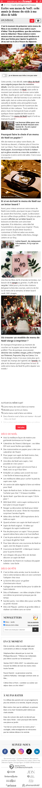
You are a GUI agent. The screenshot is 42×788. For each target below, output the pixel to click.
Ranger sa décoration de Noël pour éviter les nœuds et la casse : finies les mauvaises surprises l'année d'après (21, 511)
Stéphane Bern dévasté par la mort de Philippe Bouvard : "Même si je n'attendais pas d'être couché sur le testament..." (19, 656)
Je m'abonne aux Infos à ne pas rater (23, 75)
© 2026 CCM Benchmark (32, 762)
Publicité (26, 758)
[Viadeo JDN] (31, 781)
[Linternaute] (11, 776)
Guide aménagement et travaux (24, 5)
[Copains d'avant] (11, 780)
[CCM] (11, 772)
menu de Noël (20, 116)
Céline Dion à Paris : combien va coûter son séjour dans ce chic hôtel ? (20, 684)
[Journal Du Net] (31, 772)
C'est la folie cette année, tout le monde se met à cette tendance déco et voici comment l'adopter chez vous (22, 575)
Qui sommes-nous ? (10, 758)
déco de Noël (33, 81)
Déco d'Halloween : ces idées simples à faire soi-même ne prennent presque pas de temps (21, 595)
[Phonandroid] (31, 785)
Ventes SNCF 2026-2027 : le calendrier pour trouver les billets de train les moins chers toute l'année (20, 665)
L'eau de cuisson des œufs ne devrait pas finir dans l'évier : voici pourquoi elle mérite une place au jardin (20, 719)
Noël (24, 89)
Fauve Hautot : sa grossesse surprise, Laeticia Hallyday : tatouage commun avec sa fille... (21, 675)
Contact (19, 758)
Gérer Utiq (36, 760)
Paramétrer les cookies (25, 760)
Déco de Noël (9, 433)
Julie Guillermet (7, 20)
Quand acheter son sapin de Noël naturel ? (21, 522)
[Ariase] (11, 785)
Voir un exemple (33, 622)
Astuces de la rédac (12, 625)
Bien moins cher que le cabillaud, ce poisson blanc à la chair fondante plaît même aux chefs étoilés (20, 709)
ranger (15, 282)
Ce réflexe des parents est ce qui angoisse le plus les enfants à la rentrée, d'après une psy (20, 701)
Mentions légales (7, 762)
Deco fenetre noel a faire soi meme (18, 416)
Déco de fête (8, 568)
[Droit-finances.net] (31, 776)
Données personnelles (9, 760)
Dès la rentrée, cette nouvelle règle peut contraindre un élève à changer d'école (19, 647)
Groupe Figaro (18, 762)
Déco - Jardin (10, 622)
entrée (35, 360)
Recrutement (34, 758)
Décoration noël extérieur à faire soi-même (21, 422)
